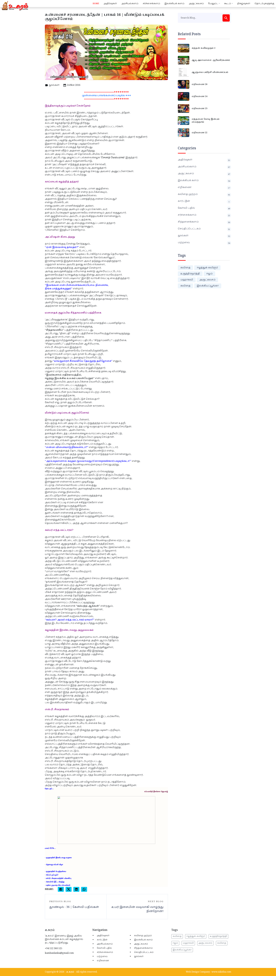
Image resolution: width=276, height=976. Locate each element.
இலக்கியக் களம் (174, 3)
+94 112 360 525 (53, 948)
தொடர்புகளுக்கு (264, 3)
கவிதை (185, 267)
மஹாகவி (186, 280)
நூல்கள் (54, 85)
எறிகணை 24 (199, 96)
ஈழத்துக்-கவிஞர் (207, 267)
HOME (96, 3)
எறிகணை (204, 187)
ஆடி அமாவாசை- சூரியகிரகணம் (211, 60)
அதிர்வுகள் (110, 3)
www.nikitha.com (221, 972)
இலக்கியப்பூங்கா (208, 286)
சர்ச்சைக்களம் (151, 3)
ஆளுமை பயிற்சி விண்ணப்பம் (210, 72)
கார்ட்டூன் (204, 201)
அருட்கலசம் (196, 3)
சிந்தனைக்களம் (204, 222)
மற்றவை (204, 242)
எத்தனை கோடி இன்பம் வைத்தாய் (206, 120)
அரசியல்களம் (129, 3)
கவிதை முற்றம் (204, 194)
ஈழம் (209, 274)
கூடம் (227, 3)
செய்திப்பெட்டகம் (204, 229)
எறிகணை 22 (199, 132)
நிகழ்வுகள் (243, 3)
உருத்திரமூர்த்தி (190, 274)
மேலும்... (213, 3)
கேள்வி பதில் (204, 208)
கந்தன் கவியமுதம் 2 (203, 48)
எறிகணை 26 (199, 84)
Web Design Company (198, 972)
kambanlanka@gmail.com (59, 953)
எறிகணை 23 (199, 108)
